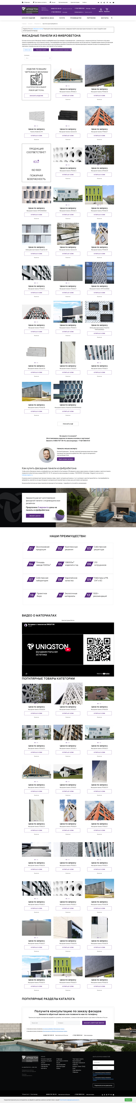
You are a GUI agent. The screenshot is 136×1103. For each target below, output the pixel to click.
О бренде (27, 2)
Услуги (62, 18)
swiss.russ (27, 50)
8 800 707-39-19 (56, 8)
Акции (53, 2)
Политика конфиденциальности (27, 1075)
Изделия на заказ (47, 18)
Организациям (63, 2)
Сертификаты (77, 1070)
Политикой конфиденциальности (69, 1100)
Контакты (105, 18)
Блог (74, 1068)
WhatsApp (88, 8)
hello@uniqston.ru (79, 12)
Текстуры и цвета (41, 50)
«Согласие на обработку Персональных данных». (53, 1028)
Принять (128, 1100)
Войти (101, 11)
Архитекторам (75, 2)
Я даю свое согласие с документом (46, 1028)
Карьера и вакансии (79, 1063)
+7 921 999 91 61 (56, 12)
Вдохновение (77, 1061)
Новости (75, 1064)
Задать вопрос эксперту (66, 459)
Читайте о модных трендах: (61, 50)
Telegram (94, 8)
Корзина (106, 11)
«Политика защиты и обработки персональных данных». (54, 1031)
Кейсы (84, 2)
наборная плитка (38, 29)
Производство (75, 18)
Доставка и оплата (40, 2)
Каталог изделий (28, 18)
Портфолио (91, 18)
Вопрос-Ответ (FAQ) (79, 1066)
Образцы (75, 1072)
